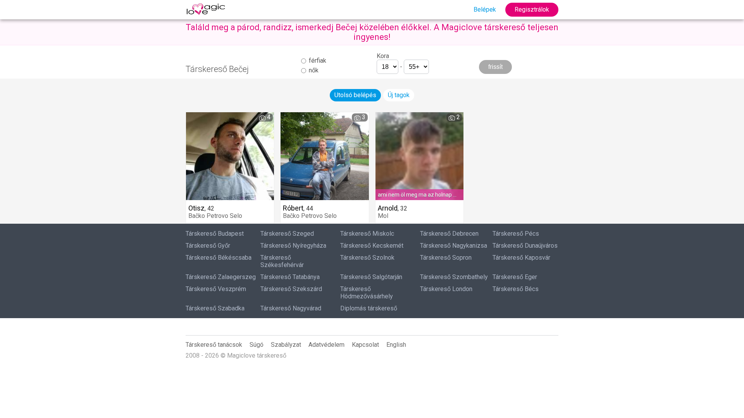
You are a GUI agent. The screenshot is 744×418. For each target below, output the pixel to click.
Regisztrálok (532, 9)
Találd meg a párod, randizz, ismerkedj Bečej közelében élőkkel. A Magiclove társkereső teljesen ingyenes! (372, 32)
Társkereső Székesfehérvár (282, 261)
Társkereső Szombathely (454, 277)
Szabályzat (286, 344)
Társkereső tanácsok (214, 344)
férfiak (316, 60)
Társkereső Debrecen (449, 233)
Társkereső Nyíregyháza (293, 245)
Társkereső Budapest (215, 233)
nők (313, 70)
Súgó (257, 344)
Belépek (485, 9)
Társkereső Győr (208, 245)
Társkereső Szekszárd (291, 289)
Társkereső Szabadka (215, 308)
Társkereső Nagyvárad (290, 308)
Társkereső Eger (515, 277)
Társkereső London (446, 289)
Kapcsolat (365, 344)
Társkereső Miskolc (367, 233)
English (396, 344)
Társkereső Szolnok (367, 257)
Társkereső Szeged (287, 233)
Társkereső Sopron (446, 257)
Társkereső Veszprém (216, 289)
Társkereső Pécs (516, 233)
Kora (383, 56)
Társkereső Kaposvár (521, 257)
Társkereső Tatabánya (290, 277)
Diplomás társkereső (368, 308)
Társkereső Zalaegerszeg (221, 277)
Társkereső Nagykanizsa (453, 245)
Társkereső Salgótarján (371, 277)
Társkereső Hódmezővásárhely (366, 292)
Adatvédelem (326, 344)
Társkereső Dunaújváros (525, 245)
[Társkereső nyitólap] (207, 9)
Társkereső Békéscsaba (218, 257)
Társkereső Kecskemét (371, 245)
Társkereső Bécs (516, 289)
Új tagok (399, 95)
